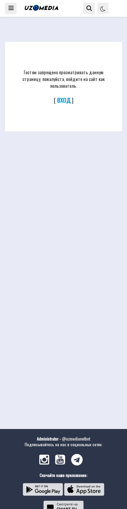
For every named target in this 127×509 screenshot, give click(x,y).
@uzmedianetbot (76, 438)
